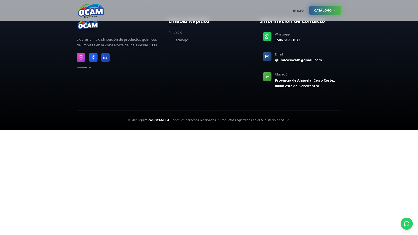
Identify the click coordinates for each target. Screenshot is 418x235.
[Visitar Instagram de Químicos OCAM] (81, 57)
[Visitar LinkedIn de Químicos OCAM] (105, 57)
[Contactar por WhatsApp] (407, 224)
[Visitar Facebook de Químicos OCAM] (93, 57)
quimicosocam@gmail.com (298, 60)
